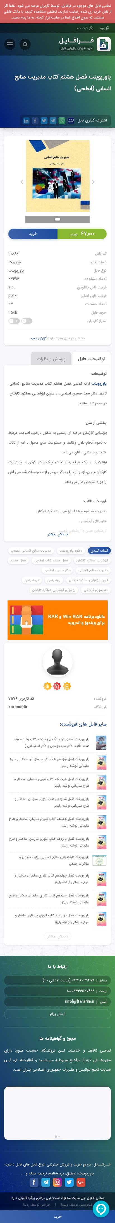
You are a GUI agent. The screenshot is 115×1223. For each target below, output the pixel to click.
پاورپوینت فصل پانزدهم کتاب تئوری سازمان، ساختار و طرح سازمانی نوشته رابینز (49, 842)
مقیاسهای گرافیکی (96, 590)
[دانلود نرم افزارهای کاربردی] (58, 621)
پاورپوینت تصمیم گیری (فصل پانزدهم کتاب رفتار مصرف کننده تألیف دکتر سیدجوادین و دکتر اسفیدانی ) (51, 742)
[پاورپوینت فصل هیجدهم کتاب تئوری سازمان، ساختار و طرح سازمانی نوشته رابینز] (102, 782)
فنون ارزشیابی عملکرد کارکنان (88, 580)
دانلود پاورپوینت (70, 550)
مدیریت (14, 262)
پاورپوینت (16, 270)
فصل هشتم (18, 560)
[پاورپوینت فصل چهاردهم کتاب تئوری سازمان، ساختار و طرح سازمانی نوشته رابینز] (102, 879)
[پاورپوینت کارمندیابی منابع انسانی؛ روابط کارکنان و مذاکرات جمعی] (99, 860)
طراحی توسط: (36, 1204)
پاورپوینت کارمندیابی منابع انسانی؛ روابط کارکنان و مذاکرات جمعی (54, 860)
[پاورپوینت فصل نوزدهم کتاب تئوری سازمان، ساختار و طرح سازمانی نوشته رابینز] (102, 762)
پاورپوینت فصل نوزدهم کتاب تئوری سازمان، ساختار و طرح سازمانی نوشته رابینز (49, 762)
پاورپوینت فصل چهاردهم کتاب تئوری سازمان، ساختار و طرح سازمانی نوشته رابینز (52, 879)
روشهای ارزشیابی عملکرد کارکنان (53, 590)
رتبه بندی (54, 580)
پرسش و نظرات (51, 358)
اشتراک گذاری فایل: (91, 120)
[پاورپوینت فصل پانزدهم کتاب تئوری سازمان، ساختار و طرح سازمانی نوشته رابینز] (102, 842)
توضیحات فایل (91, 358)
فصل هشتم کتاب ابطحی (51, 560)
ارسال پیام (57, 1014)
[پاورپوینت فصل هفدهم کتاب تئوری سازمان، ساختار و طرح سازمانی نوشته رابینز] (102, 822)
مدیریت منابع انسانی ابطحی (31, 550)
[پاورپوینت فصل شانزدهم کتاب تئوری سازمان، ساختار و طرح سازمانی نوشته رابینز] (102, 802)
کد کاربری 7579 (21, 699)
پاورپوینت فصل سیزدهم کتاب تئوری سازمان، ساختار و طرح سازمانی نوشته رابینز (48, 899)
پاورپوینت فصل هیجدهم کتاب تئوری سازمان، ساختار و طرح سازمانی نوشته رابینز (51, 782)
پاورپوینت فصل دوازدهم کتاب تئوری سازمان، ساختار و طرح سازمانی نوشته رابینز (52, 919)
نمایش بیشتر (57, 534)
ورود (102, 28)
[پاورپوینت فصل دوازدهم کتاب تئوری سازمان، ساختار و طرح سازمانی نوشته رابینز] (102, 919)
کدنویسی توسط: (76, 1204)
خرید (33, 234)
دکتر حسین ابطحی (57, 570)
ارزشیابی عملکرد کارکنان (92, 560)
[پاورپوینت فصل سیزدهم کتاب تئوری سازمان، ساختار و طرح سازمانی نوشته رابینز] (102, 899)
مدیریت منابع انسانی (93, 570)
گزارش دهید (38, 338)
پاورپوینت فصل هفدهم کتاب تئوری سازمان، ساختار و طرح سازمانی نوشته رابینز (49, 822)
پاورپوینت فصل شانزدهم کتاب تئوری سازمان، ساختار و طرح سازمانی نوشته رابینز (52, 802)
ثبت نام (82, 28)
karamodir (18, 707)
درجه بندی (32, 580)
